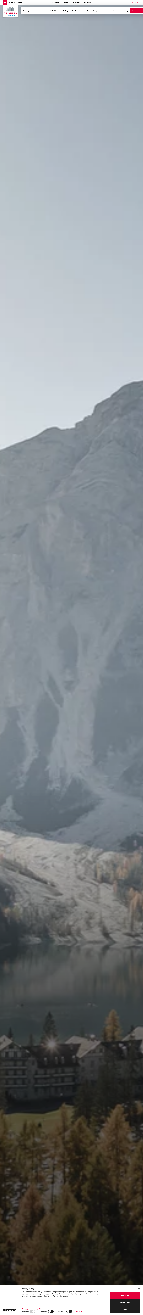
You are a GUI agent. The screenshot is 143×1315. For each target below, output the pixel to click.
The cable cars (41, 11)
